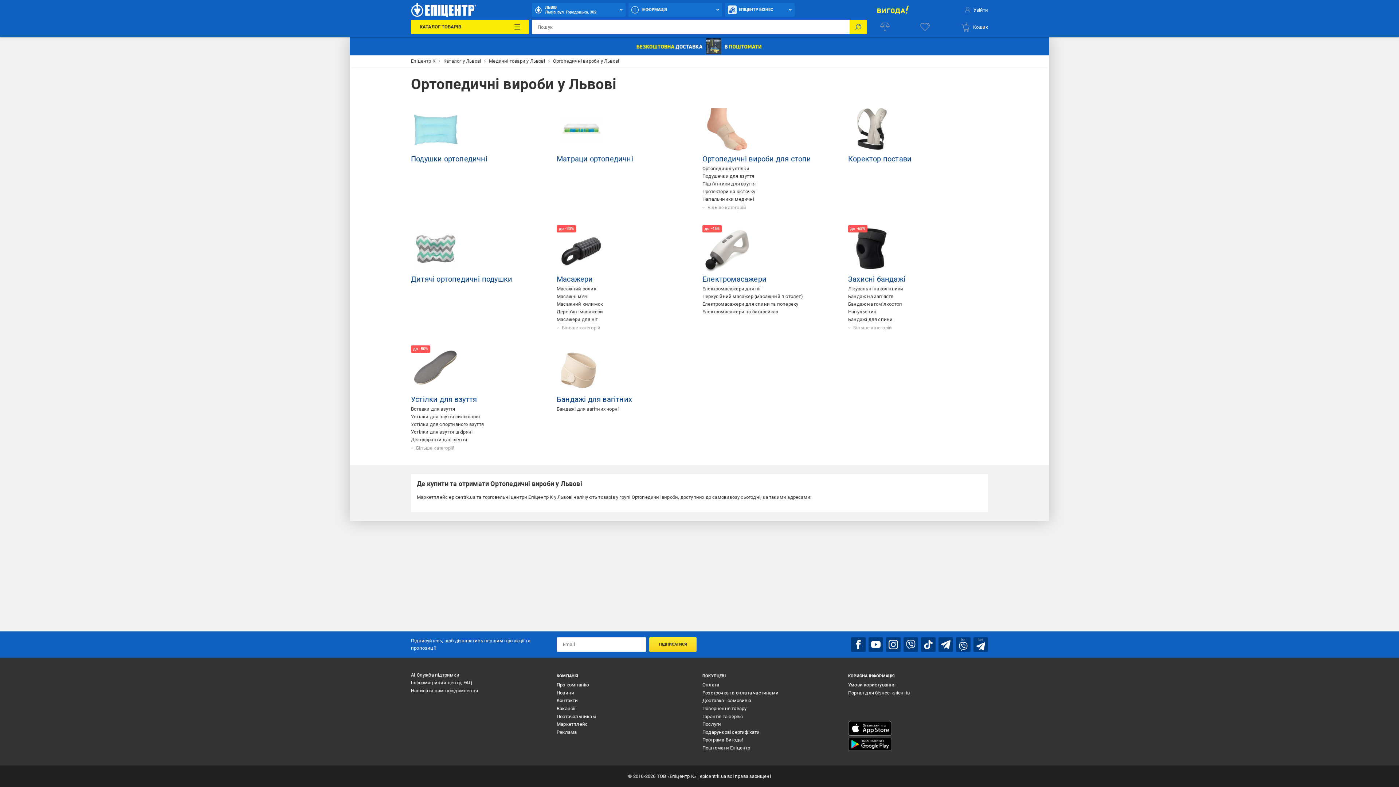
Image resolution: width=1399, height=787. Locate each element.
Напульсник (862, 311)
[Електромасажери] (727, 250)
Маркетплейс (572, 724)
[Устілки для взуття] (436, 370)
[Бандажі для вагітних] (581, 370)
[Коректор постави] (873, 130)
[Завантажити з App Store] (870, 728)
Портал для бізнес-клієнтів (879, 693)
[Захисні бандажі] (873, 250)
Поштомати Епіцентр (726, 748)
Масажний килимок (580, 304)
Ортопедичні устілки (725, 168)
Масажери (575, 279)
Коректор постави (880, 158)
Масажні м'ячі (573, 296)
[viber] (911, 644)
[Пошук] (858, 27)
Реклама (567, 732)
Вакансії (566, 708)
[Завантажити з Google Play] (870, 744)
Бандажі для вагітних (594, 399)
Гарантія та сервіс (722, 716)
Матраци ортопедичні (595, 158)
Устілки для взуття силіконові (445, 416)
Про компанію (573, 685)
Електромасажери (734, 279)
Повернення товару (724, 708)
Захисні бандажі (876, 279)
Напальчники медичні (728, 199)
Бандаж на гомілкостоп (875, 304)
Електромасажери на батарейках (740, 311)
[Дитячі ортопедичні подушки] (436, 250)
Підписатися (673, 644)
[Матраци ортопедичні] (581, 130)
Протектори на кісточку (728, 191)
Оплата (710, 685)
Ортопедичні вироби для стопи (756, 158)
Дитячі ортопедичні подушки (461, 279)
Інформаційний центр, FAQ (441, 682)
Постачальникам (576, 716)
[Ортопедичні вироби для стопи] (727, 130)
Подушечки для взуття (728, 176)
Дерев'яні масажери (580, 311)
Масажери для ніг (577, 319)
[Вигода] (893, 10)
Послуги (711, 724)
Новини (565, 693)
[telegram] (945, 644)
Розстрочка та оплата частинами (740, 693)
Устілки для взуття (444, 399)
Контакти (567, 700)
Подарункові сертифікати (731, 732)
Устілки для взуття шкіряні (442, 432)
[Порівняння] (885, 27)
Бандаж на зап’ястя (871, 296)
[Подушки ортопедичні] (436, 130)
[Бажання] (925, 27)
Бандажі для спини (870, 319)
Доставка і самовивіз (726, 700)
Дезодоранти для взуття (439, 439)
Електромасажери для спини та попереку (750, 304)
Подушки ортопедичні (449, 158)
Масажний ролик (576, 288)
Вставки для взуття (433, 409)
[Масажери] (581, 250)
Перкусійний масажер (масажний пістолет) (752, 296)
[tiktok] (928, 644)
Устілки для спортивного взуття (447, 424)
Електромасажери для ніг (731, 288)
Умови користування (872, 685)
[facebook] (858, 644)
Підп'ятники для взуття (729, 184)
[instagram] (893, 644)
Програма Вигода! (722, 740)
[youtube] (876, 644)
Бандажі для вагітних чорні (588, 409)
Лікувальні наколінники (875, 288)
